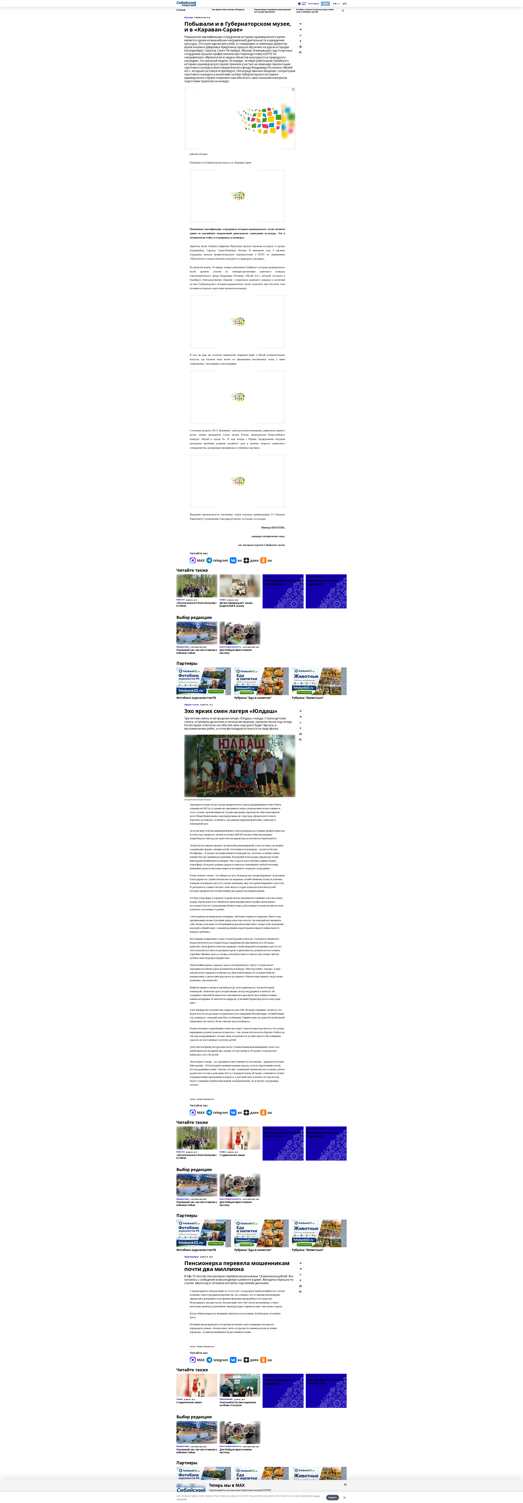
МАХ (325, 3)
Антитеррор (313, 3)
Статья (180, 9)
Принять (332, 1497)
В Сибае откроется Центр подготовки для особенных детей (315, 10)
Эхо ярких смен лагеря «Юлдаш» (228, 9)
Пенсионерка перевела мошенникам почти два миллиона (272, 10)
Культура (188, 17)
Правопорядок (191, 1257)
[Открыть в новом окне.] (197, 560)
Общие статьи (191, 705)
